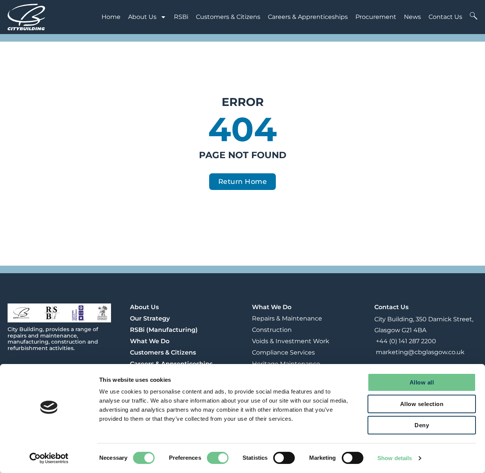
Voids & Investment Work (290, 341)
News (412, 16)
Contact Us (445, 16)
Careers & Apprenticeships (308, 16)
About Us (142, 16)
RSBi (181, 16)
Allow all (422, 382)
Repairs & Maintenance (287, 318)
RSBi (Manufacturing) (164, 329)
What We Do (149, 341)
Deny (422, 425)
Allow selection (422, 404)
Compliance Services (283, 352)
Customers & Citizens (228, 16)
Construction (272, 329)
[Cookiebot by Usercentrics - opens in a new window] (49, 458)
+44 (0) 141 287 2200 (405, 341)
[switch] (217, 458)
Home (111, 16)
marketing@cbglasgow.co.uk (419, 352)
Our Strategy (150, 318)
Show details (394, 458)
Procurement (375, 16)
